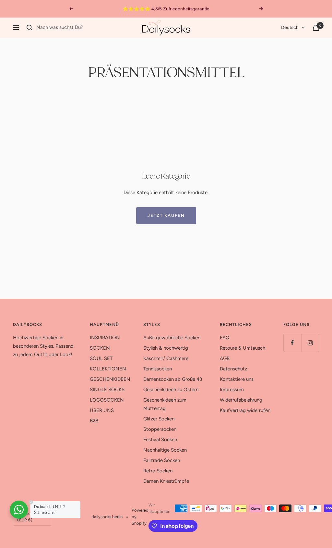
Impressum (232, 389)
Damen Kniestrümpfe (166, 481)
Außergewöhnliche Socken (171, 338)
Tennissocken (157, 369)
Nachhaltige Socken (165, 450)
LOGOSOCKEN (107, 400)
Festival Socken (160, 439)
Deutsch (290, 27)
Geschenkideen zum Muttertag (164, 404)
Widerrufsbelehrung (241, 400)
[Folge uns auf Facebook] (292, 343)
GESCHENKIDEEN (110, 379)
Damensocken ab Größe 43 (172, 379)
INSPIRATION (105, 338)
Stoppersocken (159, 429)
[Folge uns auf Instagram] (310, 343)
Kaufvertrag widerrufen (245, 410)
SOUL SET (101, 358)
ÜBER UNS (102, 410)
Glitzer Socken (158, 419)
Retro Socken (157, 471)
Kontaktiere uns (237, 379)
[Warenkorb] (316, 28)
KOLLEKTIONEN (108, 369)
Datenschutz (233, 369)
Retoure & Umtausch (242, 348)
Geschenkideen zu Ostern (170, 389)
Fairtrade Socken (161, 460)
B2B (94, 421)
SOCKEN (100, 348)
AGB (225, 358)
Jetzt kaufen (166, 215)
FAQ (225, 338)
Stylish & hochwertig (165, 348)
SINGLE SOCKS (107, 389)
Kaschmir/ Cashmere (165, 358)
